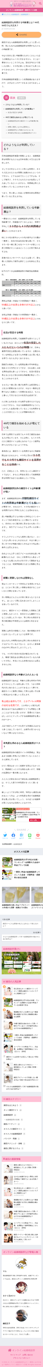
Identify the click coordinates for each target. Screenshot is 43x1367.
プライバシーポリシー (21, 1358)
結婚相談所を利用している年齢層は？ (20, 109)
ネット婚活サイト (12, 1110)
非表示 (21, 98)
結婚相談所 (18, 844)
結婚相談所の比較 (14, 1120)
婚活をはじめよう (12, 1105)
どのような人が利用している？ (18, 104)
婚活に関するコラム (13, 1148)
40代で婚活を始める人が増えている (19, 117)
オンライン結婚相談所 (23, 1350)
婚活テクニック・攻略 (14, 1143)
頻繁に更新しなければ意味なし (19, 127)
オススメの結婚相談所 (14, 1134)
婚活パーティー (11, 1124)
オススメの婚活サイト (14, 1129)
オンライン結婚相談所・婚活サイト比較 (21, 10)
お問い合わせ (27, 1355)
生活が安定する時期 (15, 112)
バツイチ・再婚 (11, 1139)
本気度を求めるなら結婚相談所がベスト (22, 133)
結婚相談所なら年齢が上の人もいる (20, 130)
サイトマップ (15, 1355)
